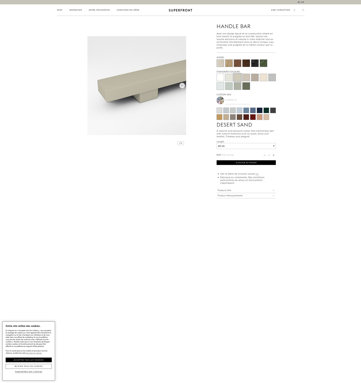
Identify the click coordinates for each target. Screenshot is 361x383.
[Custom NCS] (220, 100)
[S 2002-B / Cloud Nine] (226, 110)
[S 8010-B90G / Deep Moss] (266, 110)
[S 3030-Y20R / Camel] (219, 117)
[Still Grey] (272, 77)
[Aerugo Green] (229, 86)
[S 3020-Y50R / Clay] (259, 117)
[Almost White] (229, 77)
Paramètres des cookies (28, 371)
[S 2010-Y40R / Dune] (266, 117)
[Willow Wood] (263, 63)
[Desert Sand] (237, 77)
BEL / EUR (301, 2)
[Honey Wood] (237, 63)
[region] (28, 351)
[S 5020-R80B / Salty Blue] (253, 110)
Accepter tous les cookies (29, 359)
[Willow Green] (246, 86)
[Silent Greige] (255, 77)
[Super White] (220, 77)
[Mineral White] (220, 86)
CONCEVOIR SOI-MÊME (128, 10)
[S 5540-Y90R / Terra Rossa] (253, 117)
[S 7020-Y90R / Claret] (246, 117)
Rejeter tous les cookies (29, 366)
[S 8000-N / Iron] (273, 110)
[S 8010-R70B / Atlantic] (259, 110)
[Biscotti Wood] (229, 63)
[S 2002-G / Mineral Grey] (233, 110)
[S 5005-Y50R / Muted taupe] (233, 117)
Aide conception (280, 10)
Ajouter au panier (246, 162)
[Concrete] (246, 77)
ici (257, 173)
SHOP (59, 10)
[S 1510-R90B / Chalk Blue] (239, 110)
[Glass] (237, 86)
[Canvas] (263, 77)
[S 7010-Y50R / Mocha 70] (239, 117)
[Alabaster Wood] (220, 63)
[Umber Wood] (246, 63)
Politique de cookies (34, 353)
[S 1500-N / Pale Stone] (219, 110)
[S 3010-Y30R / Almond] (226, 117)
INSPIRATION (75, 10)
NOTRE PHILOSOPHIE (99, 10)
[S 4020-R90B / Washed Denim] (246, 110)
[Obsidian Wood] (255, 63)
